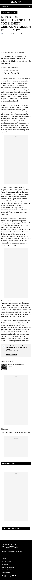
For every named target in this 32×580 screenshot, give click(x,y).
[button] (3, 2)
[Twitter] (5, 73)
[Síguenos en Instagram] (10, 576)
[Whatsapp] (12, 73)
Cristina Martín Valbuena (10, 68)
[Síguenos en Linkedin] (8, 576)
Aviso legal (5, 564)
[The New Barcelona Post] (10, 546)
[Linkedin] (8, 73)
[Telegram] (15, 73)
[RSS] (15, 576)
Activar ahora (10, 354)
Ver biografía (10, 366)
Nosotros (4, 558)
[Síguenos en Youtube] (13, 576)
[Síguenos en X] (5, 576)
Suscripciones (6, 572)
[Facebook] (2, 73)
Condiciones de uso (7, 570)
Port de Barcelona (9, 12)
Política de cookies (7, 561)
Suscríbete (4, 6)
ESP (30, 6)
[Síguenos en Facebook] (2, 576)
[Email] (18, 73)
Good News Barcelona (22, 432)
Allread (4, 230)
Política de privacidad (8, 567)
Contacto (4, 556)
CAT (28, 6)
